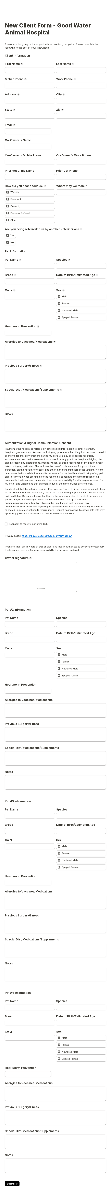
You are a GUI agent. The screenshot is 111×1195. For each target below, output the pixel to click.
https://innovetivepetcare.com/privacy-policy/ (47, 535)
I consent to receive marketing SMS (28, 524)
